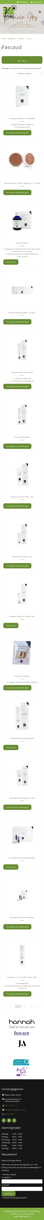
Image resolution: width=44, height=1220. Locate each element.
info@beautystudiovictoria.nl (15, 1110)
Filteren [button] (26, 61)
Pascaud (21, 38)
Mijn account (37, 2)
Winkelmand (23, 2)
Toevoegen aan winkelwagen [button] (17, 133)
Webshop (11, 38)
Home (4, 38)
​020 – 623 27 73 (11, 1105)
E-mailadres (7, 1177)
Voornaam (5, 1185)
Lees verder (11, 262)
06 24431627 (9, 1114)
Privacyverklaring (34, 1211)
